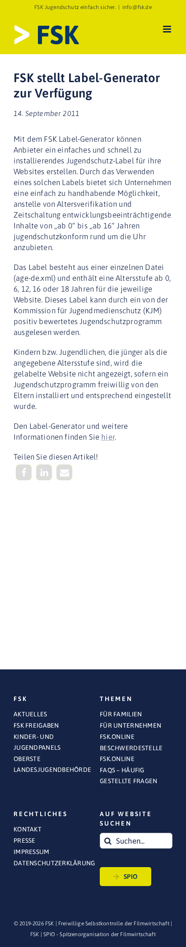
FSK (34, 934)
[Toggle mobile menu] (167, 29)
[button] (24, 472)
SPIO (131, 876)
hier (108, 436)
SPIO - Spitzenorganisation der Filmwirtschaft (99, 934)
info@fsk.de (137, 7)
